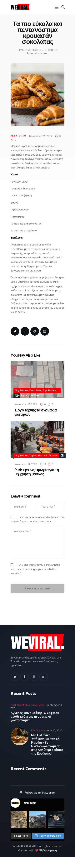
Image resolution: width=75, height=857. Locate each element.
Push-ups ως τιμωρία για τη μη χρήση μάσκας (36, 472)
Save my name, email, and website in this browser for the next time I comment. (37, 519)
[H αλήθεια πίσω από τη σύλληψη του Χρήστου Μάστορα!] (56, 819)
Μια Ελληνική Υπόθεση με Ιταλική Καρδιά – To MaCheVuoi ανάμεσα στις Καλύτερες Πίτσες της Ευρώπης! (47, 745)
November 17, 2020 (25, 404)
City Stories (21, 390)
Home (20, 50)
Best (13, 704)
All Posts (33, 50)
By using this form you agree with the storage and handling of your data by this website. (35, 569)
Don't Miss (35, 390)
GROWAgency (48, 850)
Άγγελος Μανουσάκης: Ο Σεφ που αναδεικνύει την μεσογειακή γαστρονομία (35, 716)
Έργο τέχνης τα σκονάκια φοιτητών (35, 412)
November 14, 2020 (25, 464)
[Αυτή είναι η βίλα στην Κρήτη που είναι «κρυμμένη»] (19, 819)
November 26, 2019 (40, 135)
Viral (36, 395)
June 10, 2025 (54, 730)
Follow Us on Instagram (40, 792)
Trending (20, 395)
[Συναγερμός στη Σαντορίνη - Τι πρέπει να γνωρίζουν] (37, 819)
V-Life (22, 136)
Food (50, 50)
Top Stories (49, 390)
